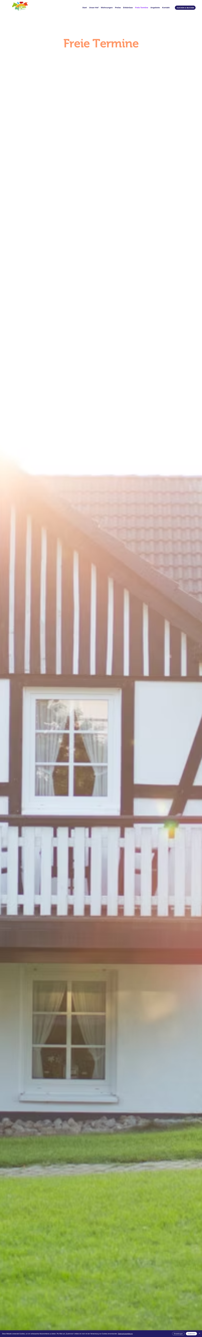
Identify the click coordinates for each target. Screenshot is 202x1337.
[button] (93, 7)
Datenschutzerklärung (125, 1334)
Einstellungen (178, 1334)
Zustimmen (191, 1334)
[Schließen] (199, 1333)
